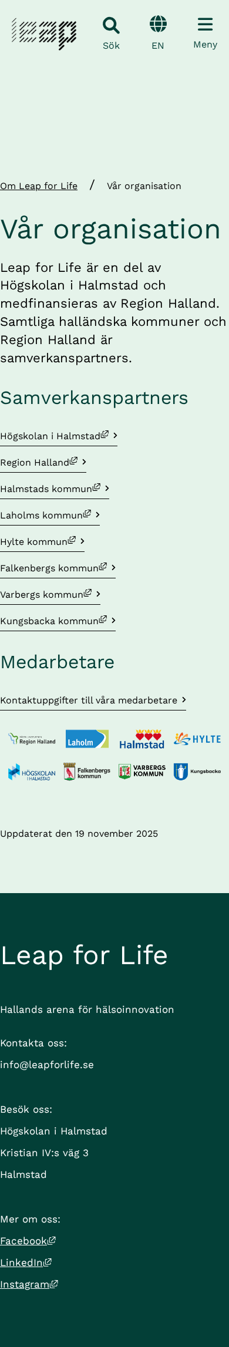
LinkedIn (26, 1262)
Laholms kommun (50, 515)
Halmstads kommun (54, 488)
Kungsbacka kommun (58, 621)
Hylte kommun (42, 541)
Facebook (28, 1241)
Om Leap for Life (39, 185)
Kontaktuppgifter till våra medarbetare (88, 700)
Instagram (29, 1284)
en (157, 45)
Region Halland (43, 462)
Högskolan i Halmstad (58, 436)
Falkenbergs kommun (58, 568)
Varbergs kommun (50, 594)
